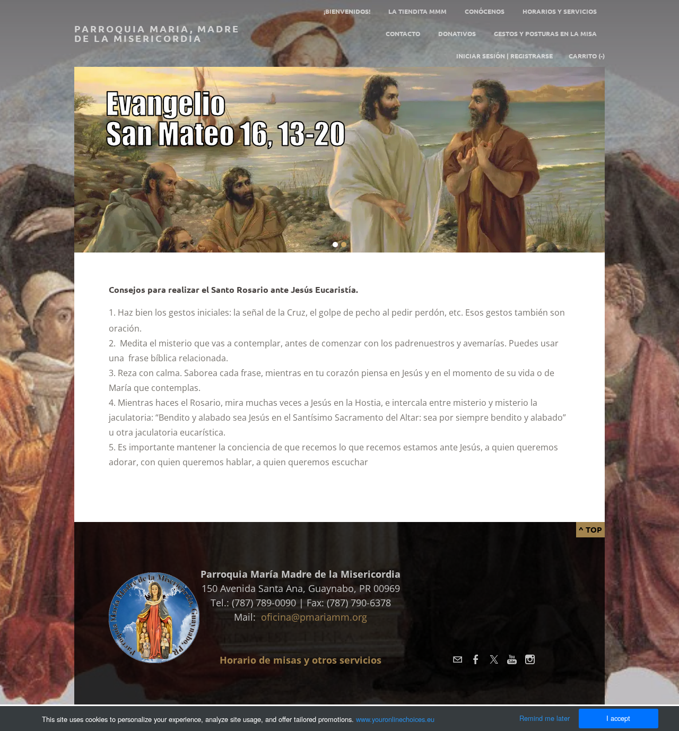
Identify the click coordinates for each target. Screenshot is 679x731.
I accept (618, 718)
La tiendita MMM (417, 11)
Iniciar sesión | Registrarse (504, 55)
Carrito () (587, 55)
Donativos (457, 33)
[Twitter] (494, 659)
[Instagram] (530, 659)
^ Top (590, 529)
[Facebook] (476, 659)
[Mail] (458, 659)
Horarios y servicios (560, 11)
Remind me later (544, 718)
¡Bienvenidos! (347, 11)
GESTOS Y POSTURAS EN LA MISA (545, 33)
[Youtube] (512, 659)
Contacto (403, 33)
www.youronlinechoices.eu (395, 719)
